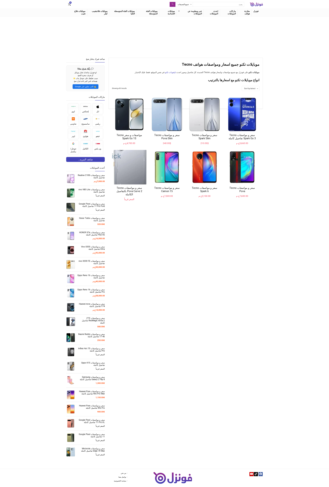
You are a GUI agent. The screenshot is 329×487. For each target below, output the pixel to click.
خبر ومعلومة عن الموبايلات (195, 12)
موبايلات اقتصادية (171, 12)
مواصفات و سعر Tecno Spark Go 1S (129, 137)
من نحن (123, 473)
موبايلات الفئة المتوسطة (152, 12)
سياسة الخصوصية (120, 481)
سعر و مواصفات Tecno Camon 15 (167, 189)
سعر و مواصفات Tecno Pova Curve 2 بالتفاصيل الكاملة (129, 191)
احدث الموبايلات (214, 12)
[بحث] (172, 4)
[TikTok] (256, 474)
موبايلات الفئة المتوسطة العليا (124, 12)
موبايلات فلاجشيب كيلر (100, 12)
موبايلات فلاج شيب (79, 12)
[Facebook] (261, 474)
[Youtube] (251, 474)
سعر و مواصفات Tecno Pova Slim (167, 137)
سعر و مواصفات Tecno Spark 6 (204, 189)
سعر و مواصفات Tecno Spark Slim (204, 137)
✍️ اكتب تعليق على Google (85, 87)
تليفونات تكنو (170, 72)
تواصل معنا (122, 477)
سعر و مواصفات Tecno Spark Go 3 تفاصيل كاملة (242, 137)
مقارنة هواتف (247, 12)
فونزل (256, 11)
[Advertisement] (164, 36)
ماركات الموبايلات (232, 12)
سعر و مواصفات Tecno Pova (242, 189)
